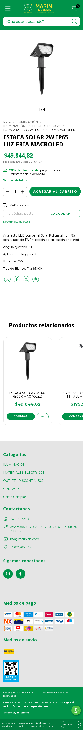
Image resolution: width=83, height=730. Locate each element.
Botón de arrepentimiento (32, 706)
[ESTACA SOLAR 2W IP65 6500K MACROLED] (43, 416)
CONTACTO (12, 489)
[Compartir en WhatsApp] (7, 279)
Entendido (71, 724)
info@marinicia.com (24, 539)
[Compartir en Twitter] (26, 281)
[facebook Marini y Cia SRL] (20, 574)
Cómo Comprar (14, 497)
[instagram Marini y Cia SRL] (8, 574)
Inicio (7, 122)
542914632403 (20, 519)
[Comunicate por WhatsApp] (76, 710)
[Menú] (8, 8)
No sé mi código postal (16, 221)
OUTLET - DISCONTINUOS (23, 481)
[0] (74, 9)
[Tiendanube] (16, 713)
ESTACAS (54, 126)
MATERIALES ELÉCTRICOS (23, 473)
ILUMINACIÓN (27, 122)
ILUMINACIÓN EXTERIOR (23, 126)
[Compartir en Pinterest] (35, 281)
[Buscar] (74, 22)
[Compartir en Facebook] (17, 281)
